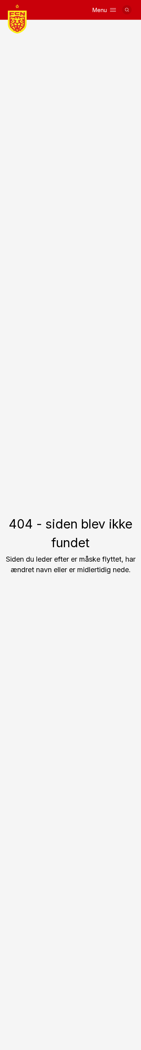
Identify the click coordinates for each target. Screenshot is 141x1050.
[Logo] (17, 19)
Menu (99, 10)
